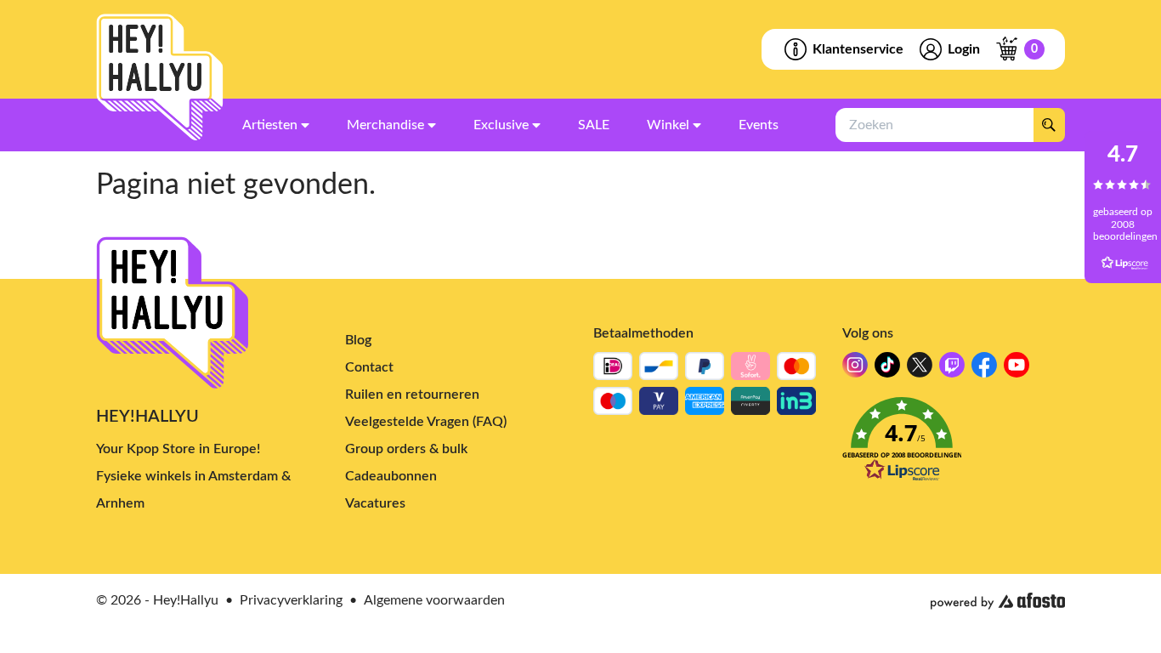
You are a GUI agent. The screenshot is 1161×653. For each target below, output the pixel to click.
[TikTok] (887, 369)
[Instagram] (855, 369)
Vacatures (375, 503)
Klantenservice (858, 49)
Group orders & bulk (406, 449)
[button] (954, 444)
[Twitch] (952, 369)
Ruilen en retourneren (412, 394)
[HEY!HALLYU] (160, 77)
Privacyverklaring (291, 600)
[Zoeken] (1049, 125)
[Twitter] (919, 369)
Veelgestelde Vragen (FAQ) (426, 422)
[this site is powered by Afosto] (998, 601)
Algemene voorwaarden (434, 600)
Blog (358, 340)
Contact (369, 367)
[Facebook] (984, 369)
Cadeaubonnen (391, 476)
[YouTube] (1016, 369)
